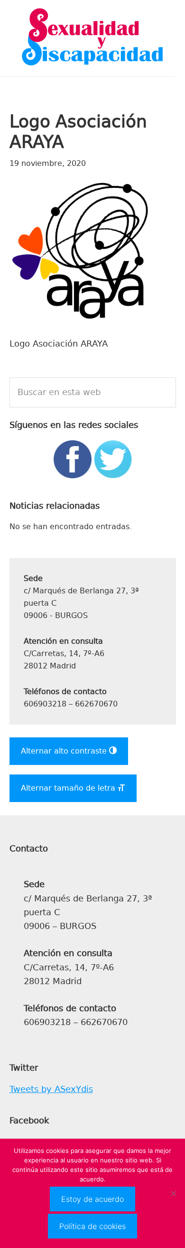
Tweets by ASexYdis (51, 1089)
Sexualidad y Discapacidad (92, 38)
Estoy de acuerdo (92, 1199)
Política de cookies (92, 1226)
